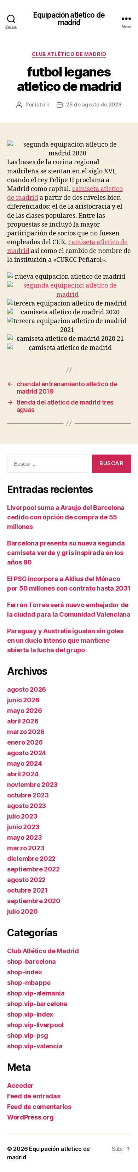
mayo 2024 (24, 763)
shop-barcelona (31, 961)
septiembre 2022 (33, 869)
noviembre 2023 (32, 784)
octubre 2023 (28, 795)
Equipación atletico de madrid (69, 18)
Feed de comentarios (39, 1106)
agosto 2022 (26, 879)
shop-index (24, 972)
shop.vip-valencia (34, 1046)
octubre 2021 (27, 890)
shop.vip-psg (27, 1035)
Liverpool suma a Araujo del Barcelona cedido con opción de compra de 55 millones (66, 517)
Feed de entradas (34, 1096)
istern (42, 104)
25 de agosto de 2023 (94, 104)
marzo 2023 (25, 848)
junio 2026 (23, 700)
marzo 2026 (25, 731)
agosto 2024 (26, 753)
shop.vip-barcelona (37, 1003)
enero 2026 (24, 742)
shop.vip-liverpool (35, 1025)
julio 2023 (22, 816)
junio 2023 (23, 827)
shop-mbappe (29, 982)
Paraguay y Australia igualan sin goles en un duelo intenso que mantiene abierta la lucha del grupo (65, 640)
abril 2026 (22, 721)
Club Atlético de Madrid (69, 54)
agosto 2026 (26, 689)
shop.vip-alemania (35, 993)
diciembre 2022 (31, 858)
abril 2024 (22, 774)
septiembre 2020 (34, 901)
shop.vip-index (30, 1014)
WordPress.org (30, 1117)
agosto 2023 (26, 805)
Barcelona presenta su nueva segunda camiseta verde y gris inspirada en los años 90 (66, 552)
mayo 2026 (24, 710)
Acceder (20, 1085)
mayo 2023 (24, 837)
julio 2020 (22, 911)
